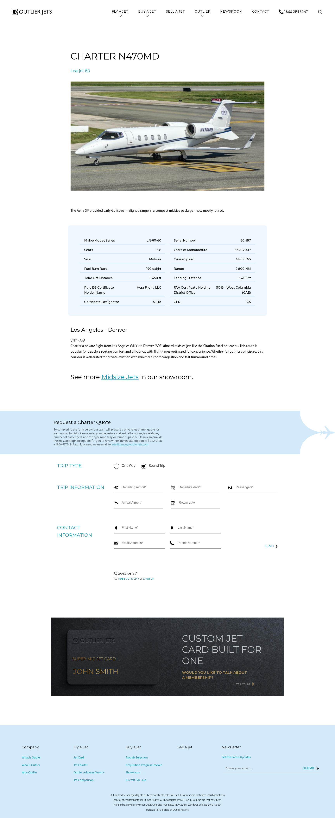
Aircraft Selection (137, 758)
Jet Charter (80, 766)
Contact (260, 11)
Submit (309, 769)
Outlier (203, 11)
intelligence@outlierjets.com (129, 445)
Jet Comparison (84, 781)
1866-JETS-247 (129, 579)
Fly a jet (120, 11)
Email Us (148, 579)
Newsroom (231, 11)
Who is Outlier (31, 766)
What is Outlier (31, 758)
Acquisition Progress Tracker (144, 766)
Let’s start (242, 685)
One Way (128, 467)
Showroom (133, 773)
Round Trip (157, 467)
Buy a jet (147, 11)
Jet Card (79, 758)
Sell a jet (175, 11)
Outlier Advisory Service (89, 773)
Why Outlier (29, 773)
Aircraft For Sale (136, 781)
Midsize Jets (120, 378)
